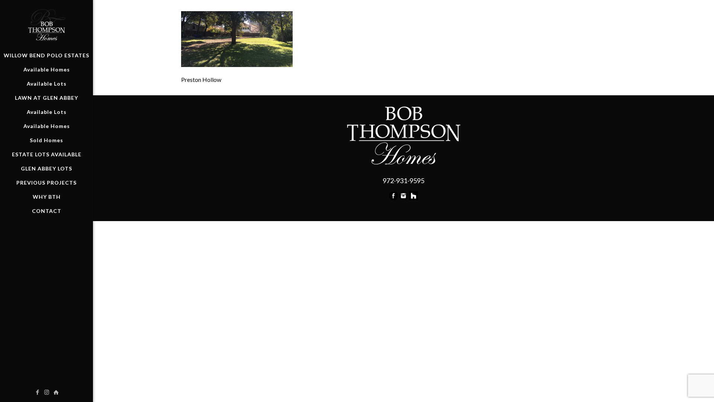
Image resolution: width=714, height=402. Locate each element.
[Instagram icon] (46, 392)
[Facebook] (393, 197)
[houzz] (413, 197)
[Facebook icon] (37, 392)
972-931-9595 (403, 180)
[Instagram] (403, 197)
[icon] (56, 392)
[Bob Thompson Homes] (46, 24)
